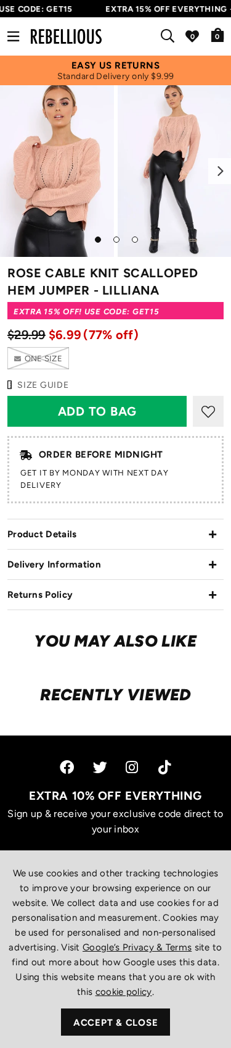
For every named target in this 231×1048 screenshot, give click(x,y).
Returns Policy (40, 594)
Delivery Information (54, 564)
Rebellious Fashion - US (66, 36)
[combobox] (170, 36)
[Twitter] (100, 767)
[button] (218, 34)
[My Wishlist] (192, 36)
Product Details (42, 534)
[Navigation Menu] (13, 36)
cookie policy (123, 991)
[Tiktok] (164, 767)
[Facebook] (67, 767)
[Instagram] (133, 767)
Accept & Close (115, 1022)
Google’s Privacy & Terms (137, 947)
